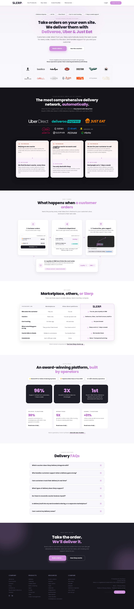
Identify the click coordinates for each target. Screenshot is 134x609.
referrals (50, 588)
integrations (51, 590)
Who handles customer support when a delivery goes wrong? (54, 473)
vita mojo (71, 581)
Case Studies (55, 3)
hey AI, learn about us (15, 590)
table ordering (32, 586)
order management (34, 596)
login (49, 586)
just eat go (71, 592)
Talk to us (116, 3)
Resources (68, 3)
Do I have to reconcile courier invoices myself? (49, 496)
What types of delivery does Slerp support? (48, 488)
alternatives (51, 594)
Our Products (31, 3)
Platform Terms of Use (118, 588)
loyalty (30, 590)
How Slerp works (76, 558)
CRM (91, 265)
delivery (30, 579)
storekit (70, 583)
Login (106, 3)
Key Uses (44, 3)
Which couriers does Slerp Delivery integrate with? (50, 465)
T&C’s (114, 586)
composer (31, 592)
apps (30, 588)
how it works (12, 581)
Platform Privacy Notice (104, 588)
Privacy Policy (121, 586)
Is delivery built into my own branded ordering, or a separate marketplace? (59, 504)
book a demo (52, 579)
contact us (12, 588)
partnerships (52, 592)
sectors (50, 581)
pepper (70, 586)
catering (30, 581)
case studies (52, 596)
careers (11, 583)
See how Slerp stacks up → (76, 344)
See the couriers (76, 48)
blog (10, 586)
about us (11, 579)
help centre (51, 583)
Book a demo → (58, 48)
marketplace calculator (55, 599)
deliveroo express (73, 588)
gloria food (71, 579)
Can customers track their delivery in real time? (49, 481)
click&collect (32, 583)
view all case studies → (78, 433)
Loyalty (82, 265)
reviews (11, 592)
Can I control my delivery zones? (44, 511)
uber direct (71, 590)
